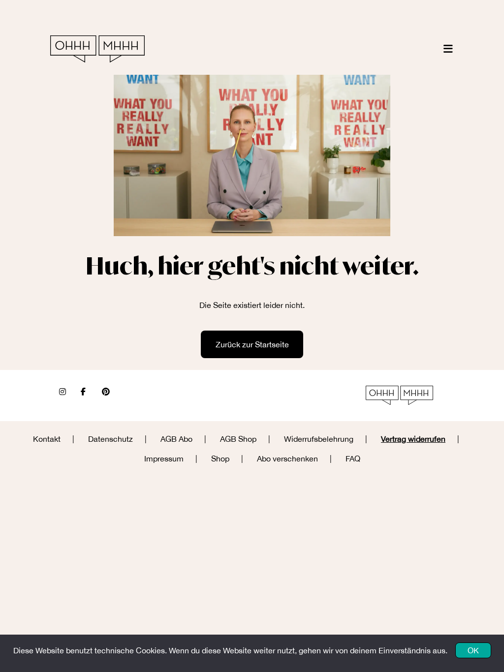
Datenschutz (110, 438)
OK (473, 650)
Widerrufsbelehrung (318, 438)
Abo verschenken (287, 458)
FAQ (353, 458)
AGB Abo (176, 438)
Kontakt (47, 438)
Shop (220, 458)
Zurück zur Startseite (252, 344)
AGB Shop (238, 438)
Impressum (164, 458)
